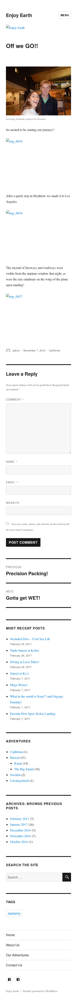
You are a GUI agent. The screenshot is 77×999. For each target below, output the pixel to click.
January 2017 (19, 824)
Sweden (15, 775)
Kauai (18, 763)
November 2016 (20, 836)
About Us (13, 945)
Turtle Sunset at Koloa (24, 650)
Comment (15, 399)
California (54, 350)
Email (12, 482)
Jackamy (14, 913)
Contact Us (14, 965)
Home (10, 934)
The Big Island (23, 769)
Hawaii (15, 757)
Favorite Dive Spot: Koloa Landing (32, 713)
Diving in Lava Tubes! (24, 662)
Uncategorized (19, 780)
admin (16, 350)
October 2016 (19, 841)
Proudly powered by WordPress (40, 991)
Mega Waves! (19, 685)
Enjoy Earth (19, 15)
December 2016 (20, 830)
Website (13, 503)
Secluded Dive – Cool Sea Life (30, 639)
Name (11, 462)
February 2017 (19, 818)
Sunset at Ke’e (19, 673)
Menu (65, 15)
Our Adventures (17, 955)
